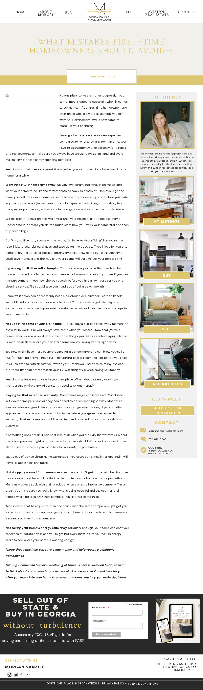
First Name (99, 620)
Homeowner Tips (101, 76)
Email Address (100, 607)
